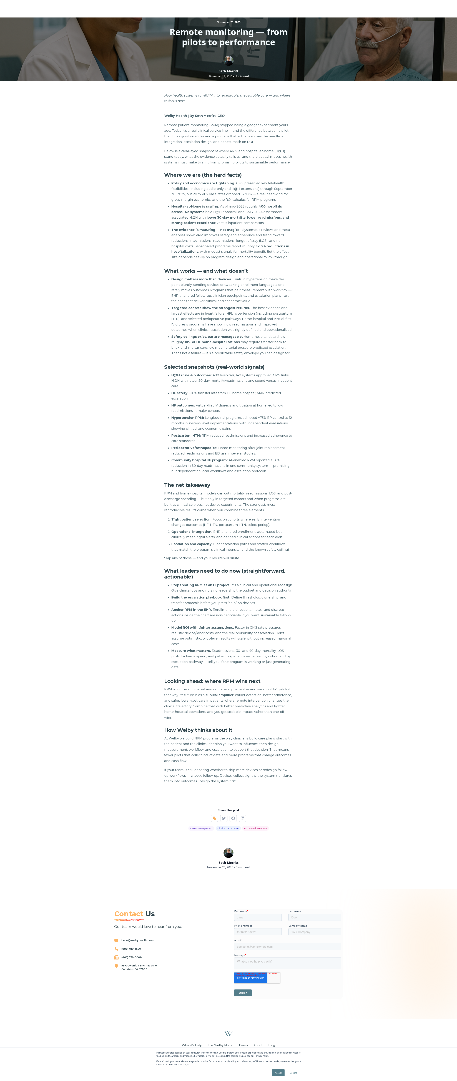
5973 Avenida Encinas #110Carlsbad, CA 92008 (139, 967)
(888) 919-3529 (131, 948)
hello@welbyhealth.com (137, 940)
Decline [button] (293, 1072)
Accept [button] (278, 1072)
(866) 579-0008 (131, 957)
